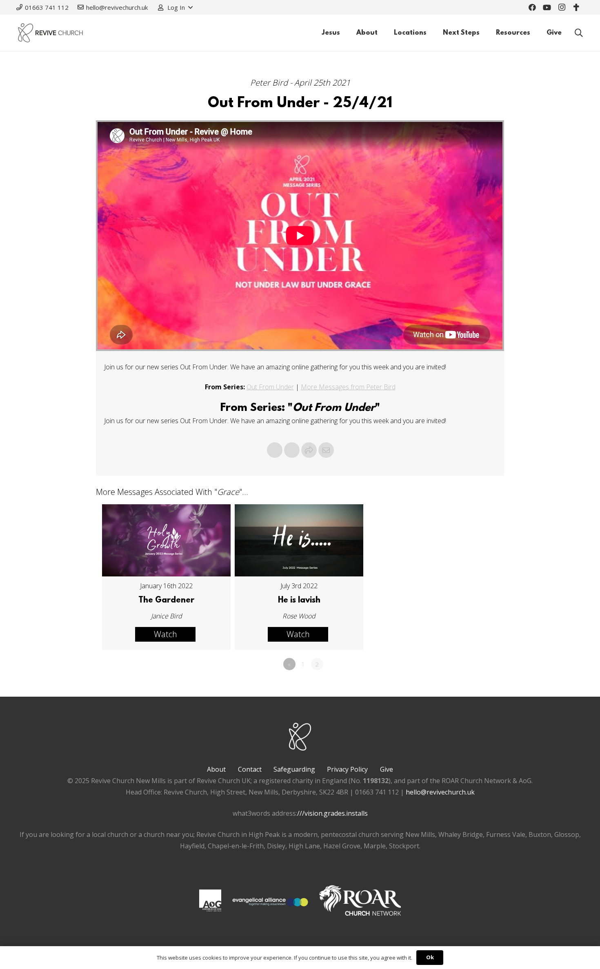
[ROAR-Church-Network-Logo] (360, 902)
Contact (250, 769)
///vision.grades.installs (332, 813)
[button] (175, 7)
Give (386, 769)
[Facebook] (532, 7)
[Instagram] (561, 7)
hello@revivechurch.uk (440, 792)
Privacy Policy (347, 769)
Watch (165, 634)
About (216, 769)
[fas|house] (210, 901)
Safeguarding (294, 769)
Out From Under (270, 386)
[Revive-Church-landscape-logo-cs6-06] (50, 33)
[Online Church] (576, 7)
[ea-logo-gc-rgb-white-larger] (270, 902)
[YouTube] (547, 7)
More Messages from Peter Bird (348, 386)
